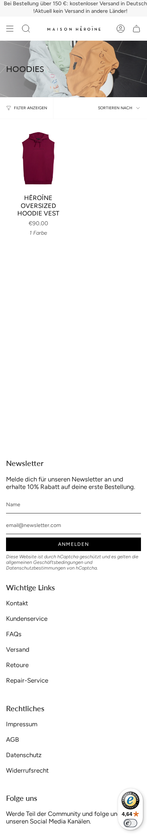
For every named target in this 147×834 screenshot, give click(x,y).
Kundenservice (26, 618)
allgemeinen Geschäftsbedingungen (44, 562)
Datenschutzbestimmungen (36, 568)
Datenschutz (23, 755)
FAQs (13, 634)
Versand (17, 649)
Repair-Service (27, 680)
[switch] (130, 823)
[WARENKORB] (136, 28)
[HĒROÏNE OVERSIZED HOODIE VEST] (38, 157)
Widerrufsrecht (27, 770)
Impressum (21, 724)
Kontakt (17, 603)
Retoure (17, 665)
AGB (12, 739)
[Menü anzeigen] (9, 28)
